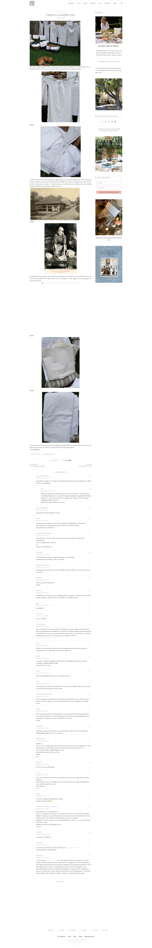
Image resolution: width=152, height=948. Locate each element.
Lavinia (38, 709)
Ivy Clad (38, 772)
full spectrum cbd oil (51, 860)
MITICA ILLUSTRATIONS (41, 508)
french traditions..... (49, 454)
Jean (37, 681)
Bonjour (71, 3)
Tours (85, 3)
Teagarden (39, 577)
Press (69, 936)
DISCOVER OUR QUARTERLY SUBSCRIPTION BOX (109, 239)
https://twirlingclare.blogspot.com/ (46, 638)
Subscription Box (89, 936)
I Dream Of (39, 590)
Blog (78, 3)
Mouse (38, 656)
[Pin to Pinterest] (68, 460)
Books (80, 936)
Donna (38, 518)
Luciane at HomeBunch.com (43, 533)
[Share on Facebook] (65, 460)
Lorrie (38, 671)
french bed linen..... (36, 454)
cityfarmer (39, 552)
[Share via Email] (70, 460)
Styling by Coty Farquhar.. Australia (46, 806)
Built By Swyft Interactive (76, 942)
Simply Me (38, 762)
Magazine (92, 3)
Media (114, 3)
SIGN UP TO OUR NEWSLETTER (108, 192)
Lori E (37, 643)
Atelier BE (39, 832)
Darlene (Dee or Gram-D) (43, 565)
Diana (37, 603)
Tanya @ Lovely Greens (42, 476)
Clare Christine (40, 624)
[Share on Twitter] (66, 460)
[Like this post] (63, 460)
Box (100, 3)
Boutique (107, 3)
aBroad (38, 794)
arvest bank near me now (73, 847)
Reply (90, 476)
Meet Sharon (61, 936)
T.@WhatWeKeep (40, 738)
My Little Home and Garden (43, 694)
